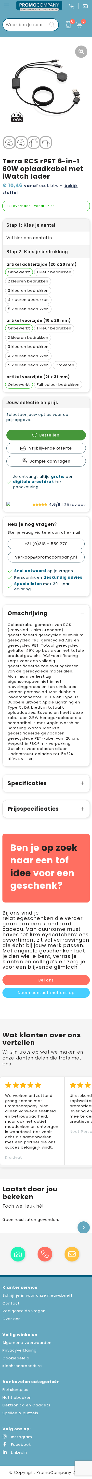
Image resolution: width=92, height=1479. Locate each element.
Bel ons (46, 980)
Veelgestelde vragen (24, 1310)
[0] (66, 25)
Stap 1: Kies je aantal (30, 225)
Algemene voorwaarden (27, 1342)
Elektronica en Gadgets (26, 1405)
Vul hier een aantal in (29, 237)
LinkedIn (18, 1452)
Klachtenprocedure (22, 1365)
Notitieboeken (17, 1397)
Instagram (21, 1436)
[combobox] (25, 25)
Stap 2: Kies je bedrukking (37, 251)
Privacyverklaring (19, 1350)
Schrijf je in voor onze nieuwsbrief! (37, 1295)
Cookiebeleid (15, 1358)
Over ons (11, 1318)
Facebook (20, 1444)
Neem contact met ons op (46, 993)
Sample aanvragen (50, 461)
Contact (11, 1303)
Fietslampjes (15, 1389)
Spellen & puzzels (20, 1413)
